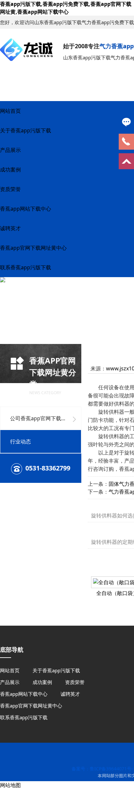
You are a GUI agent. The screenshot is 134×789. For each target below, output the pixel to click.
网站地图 (10, 785)
